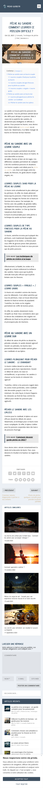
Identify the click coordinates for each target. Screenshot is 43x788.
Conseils (19, 35)
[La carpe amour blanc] (7, 744)
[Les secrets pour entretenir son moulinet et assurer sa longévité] (21, 614)
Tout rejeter (21, 784)
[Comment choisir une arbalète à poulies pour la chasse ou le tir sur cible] (7, 732)
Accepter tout (21, 779)
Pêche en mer (25, 711)
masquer (18, 71)
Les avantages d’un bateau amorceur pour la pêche (22, 753)
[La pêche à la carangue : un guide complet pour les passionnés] (7, 708)
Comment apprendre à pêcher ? (14, 567)
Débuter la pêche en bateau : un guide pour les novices (24, 720)
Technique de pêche (30, 35)
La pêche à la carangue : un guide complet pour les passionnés (24, 708)
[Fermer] (41, 755)
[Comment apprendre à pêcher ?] (21, 554)
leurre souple (25, 127)
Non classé (24, 745)
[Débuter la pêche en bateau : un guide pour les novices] (7, 720)
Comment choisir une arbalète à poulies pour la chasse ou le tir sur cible (24, 733)
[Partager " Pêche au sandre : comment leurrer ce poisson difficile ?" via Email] (33, 473)
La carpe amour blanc (20, 743)
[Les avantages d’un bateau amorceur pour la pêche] (7, 753)
